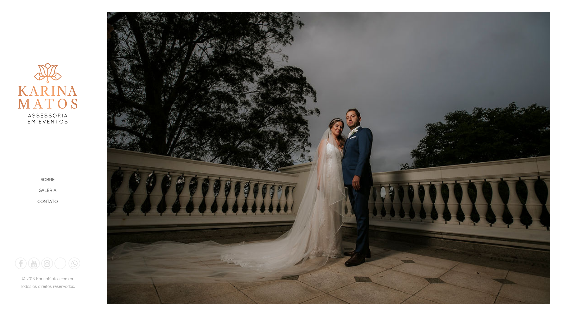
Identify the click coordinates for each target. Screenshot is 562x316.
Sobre (48, 179)
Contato (47, 201)
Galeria (47, 190)
